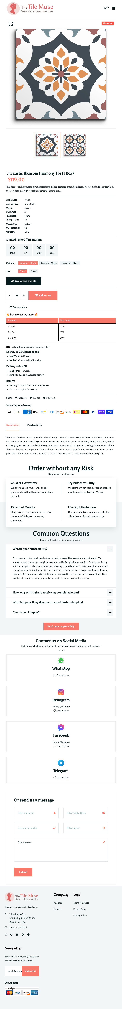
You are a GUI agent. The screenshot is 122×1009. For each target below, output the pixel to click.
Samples (79, 492)
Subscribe (30, 970)
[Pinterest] (28, 934)
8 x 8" (23, 271)
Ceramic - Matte (49, 263)
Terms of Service (81, 902)
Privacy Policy (80, 915)
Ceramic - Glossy (28, 263)
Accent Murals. (96, 492)
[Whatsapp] (6, 934)
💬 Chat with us (61, 675)
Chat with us (63, 710)
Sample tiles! (42, 385)
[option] (61, 73)
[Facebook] (17, 934)
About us (58, 902)
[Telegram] (22, 934)
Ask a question (19, 307)
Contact (57, 909)
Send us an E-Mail (18, 927)
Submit (23, 871)
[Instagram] (11, 934)
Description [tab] (12, 424)
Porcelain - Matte (70, 263)
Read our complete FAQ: (61, 626)
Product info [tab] (34, 424)
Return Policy (79, 909)
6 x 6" (34, 271)
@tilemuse (65, 706)
